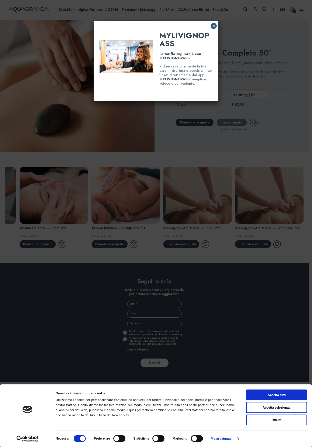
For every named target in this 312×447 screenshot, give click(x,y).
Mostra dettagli (222, 438)
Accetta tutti (277, 395)
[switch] (114, 438)
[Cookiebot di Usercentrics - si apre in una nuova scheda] (27, 439)
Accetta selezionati (277, 407)
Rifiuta (276, 420)
